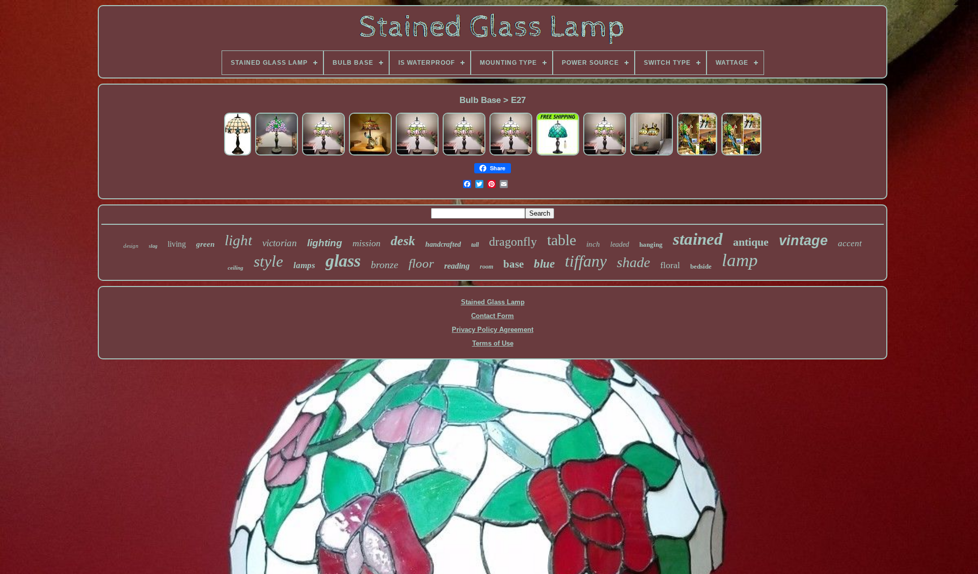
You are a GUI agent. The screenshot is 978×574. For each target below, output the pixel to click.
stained (698, 239)
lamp (740, 260)
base (513, 264)
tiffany (586, 261)
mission (366, 243)
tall (475, 244)
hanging (651, 244)
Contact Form (492, 316)
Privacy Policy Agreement (492, 329)
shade (633, 262)
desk (403, 240)
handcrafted (443, 244)
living (177, 244)
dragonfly (513, 241)
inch (593, 244)
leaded (619, 244)
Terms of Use (492, 343)
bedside (701, 266)
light (238, 240)
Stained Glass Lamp (493, 302)
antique (751, 242)
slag (153, 246)
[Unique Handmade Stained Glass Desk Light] (557, 154)
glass (343, 260)
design (131, 246)
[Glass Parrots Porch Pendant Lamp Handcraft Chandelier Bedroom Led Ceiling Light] (741, 154)
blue (544, 263)
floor (421, 263)
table (561, 239)
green (205, 244)
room (486, 266)
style (268, 261)
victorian (279, 243)
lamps (304, 265)
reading (457, 266)
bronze (384, 264)
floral (670, 265)
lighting (324, 243)
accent (850, 243)
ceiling (235, 268)
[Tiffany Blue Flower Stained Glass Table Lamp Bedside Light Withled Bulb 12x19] (237, 154)
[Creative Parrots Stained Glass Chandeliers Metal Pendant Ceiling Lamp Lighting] (697, 154)
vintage (803, 240)
